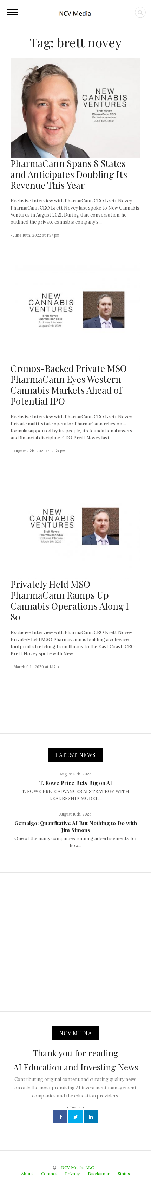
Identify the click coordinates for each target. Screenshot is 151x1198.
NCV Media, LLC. (78, 1167)
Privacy (72, 1173)
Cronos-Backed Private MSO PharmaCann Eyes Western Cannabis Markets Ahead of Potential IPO (69, 384)
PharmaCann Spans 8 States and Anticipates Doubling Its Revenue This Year (69, 174)
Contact (49, 1173)
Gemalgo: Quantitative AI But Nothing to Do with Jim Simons (75, 826)
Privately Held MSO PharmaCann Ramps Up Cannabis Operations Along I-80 (72, 600)
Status (124, 1173)
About (27, 1173)
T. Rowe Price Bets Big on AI (75, 782)
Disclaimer (99, 1173)
